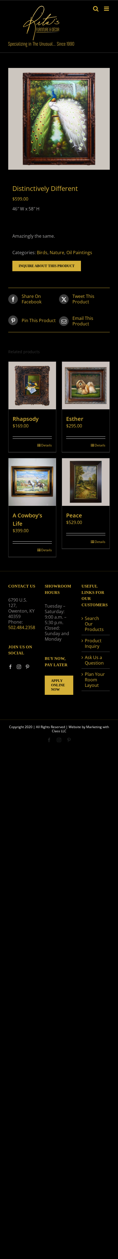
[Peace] (85, 482)
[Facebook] (10, 667)
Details (46, 445)
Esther (74, 419)
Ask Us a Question (94, 660)
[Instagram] (19, 667)
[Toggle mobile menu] (107, 9)
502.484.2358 (21, 627)
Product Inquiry (93, 643)
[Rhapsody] (32, 385)
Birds (42, 252)
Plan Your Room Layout (95, 679)
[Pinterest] (27, 667)
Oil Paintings (79, 252)
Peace (74, 515)
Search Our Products (94, 624)
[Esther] (85, 385)
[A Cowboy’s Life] (32, 482)
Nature (57, 252)
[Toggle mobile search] (96, 9)
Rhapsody (26, 419)
